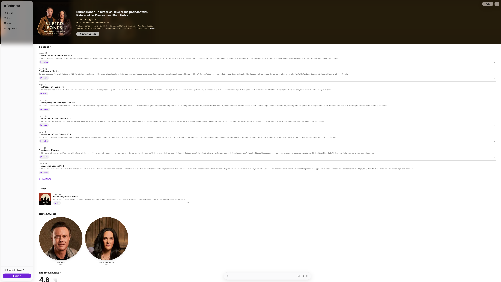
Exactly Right (85, 19)
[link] (45, 46)
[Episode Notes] (298, 276)
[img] (12, 6)
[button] (17, 13)
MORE (152, 28)
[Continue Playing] (303, 276)
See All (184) (45, 179)
